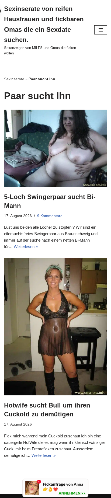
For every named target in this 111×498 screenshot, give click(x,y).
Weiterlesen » (26, 246)
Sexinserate (14, 79)
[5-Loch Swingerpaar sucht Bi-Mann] (55, 148)
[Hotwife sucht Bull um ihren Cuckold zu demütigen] (55, 326)
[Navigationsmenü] (100, 29)
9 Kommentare (50, 216)
